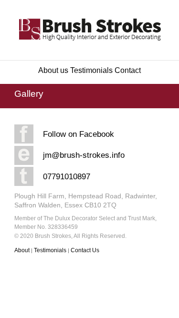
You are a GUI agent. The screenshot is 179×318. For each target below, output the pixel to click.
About (22, 250)
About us (53, 70)
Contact (128, 70)
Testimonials (91, 70)
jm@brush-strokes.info (84, 155)
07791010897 (66, 176)
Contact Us (85, 250)
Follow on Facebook (78, 134)
